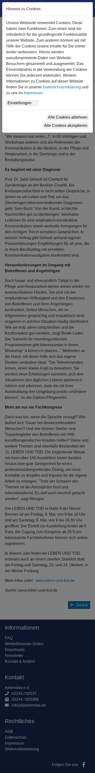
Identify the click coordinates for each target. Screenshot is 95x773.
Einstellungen (19, 103)
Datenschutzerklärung (62, 87)
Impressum (33, 93)
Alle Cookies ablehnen (67, 117)
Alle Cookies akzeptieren (65, 125)
